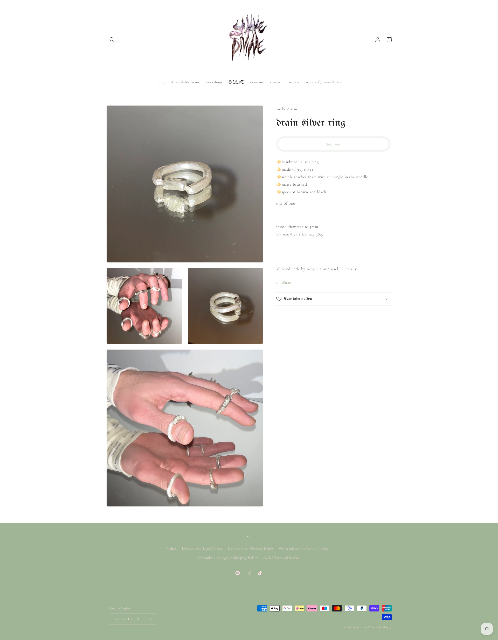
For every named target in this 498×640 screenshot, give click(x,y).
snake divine (360, 627)
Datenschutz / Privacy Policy (251, 548)
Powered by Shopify (380, 627)
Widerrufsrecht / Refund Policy (304, 548)
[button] (112, 39)
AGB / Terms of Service (282, 557)
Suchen (171, 548)
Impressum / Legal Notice (202, 548)
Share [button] (286, 282)
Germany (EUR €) (127, 619)
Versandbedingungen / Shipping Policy (227, 557)
